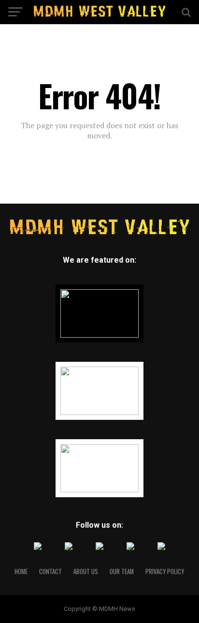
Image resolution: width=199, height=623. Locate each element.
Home (21, 571)
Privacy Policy (164, 571)
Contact (50, 571)
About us (85, 571)
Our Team (122, 571)
